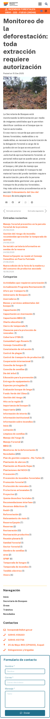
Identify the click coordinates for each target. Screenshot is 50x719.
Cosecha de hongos (13, 365)
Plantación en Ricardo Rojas (17, 466)
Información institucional (16, 417)
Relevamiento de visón (15, 518)
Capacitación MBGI (13, 318)
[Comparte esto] (13, 202)
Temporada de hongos (15, 562)
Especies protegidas (14, 385)
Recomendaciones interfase (18, 502)
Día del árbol (9, 373)
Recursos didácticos (14, 506)
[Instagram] (46, 11)
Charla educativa (12, 322)
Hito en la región (12, 401)
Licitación (8, 430)
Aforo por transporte (14, 291)
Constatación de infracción (17, 349)
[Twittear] (19, 202)
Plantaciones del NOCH (15, 470)
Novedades (9, 454)
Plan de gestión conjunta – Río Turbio (22, 458)
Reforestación (10, 514)
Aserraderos (10, 299)
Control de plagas (12, 353)
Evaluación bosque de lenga (17, 389)
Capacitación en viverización (17, 314)
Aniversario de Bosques (15, 295)
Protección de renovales (16, 486)
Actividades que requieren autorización (23, 283)
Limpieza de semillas (14, 434)
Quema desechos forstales (17, 498)
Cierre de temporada (14, 326)
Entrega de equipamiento (16, 381)
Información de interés (15, 413)
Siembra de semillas (13, 550)
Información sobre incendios (18, 422)
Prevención (9, 474)
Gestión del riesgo (13, 397)
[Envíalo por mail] (6, 202)
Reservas (8, 526)
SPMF (6, 559)
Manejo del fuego (12, 438)
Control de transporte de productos (22, 357)
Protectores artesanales (16, 490)
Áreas (6, 605)
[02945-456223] (5, 635)
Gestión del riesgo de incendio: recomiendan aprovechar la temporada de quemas (25, 237)
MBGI (6, 446)
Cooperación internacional (17, 361)
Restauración (10, 530)
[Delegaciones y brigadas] (5, 650)
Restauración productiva (16, 534)
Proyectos (8, 494)
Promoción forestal (13, 482)
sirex (5, 555)
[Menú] (40, 4)
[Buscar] (46, 4)
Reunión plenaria (11, 538)
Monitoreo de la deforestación (19, 450)
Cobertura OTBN (12, 337)
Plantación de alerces (14, 462)
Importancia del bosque (15, 405)
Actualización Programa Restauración (23, 287)
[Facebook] (41, 11)
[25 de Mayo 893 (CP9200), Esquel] (5, 645)
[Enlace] (10, 4)
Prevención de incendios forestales (21, 478)
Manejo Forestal (11, 442)
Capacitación (10, 310)
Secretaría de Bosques (15, 601)
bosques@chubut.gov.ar (19, 630)
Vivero (6, 575)
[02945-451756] (5, 640)
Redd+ (6, 510)
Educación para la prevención (18, 377)
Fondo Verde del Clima (15, 393)
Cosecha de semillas (14, 369)
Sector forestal (11, 546)
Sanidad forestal (12, 542)
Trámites (8, 610)
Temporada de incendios (16, 567)
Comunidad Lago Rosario (16, 341)
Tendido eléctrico (12, 571)
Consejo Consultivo (13, 345)
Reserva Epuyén (11, 522)
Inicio (6, 426)
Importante (9, 409)
